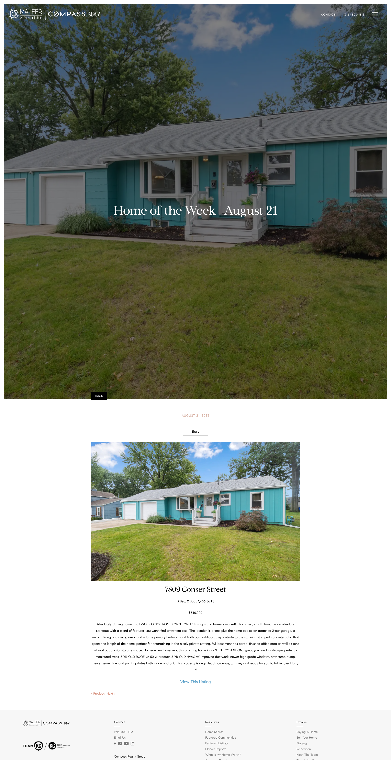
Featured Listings (216, 743)
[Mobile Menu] (375, 14)
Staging (302, 743)
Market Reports (215, 749)
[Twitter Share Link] (195, 443)
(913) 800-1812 (354, 14)
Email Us (120, 738)
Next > (111, 694)
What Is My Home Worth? (223, 755)
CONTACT (328, 14)
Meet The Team (307, 755)
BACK (99, 396)
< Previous (98, 694)
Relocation (304, 749)
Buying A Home (307, 732)
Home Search (214, 732)
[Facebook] (115, 744)
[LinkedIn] (132, 744)
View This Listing (195, 681)
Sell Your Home (307, 738)
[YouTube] (126, 744)
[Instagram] (120, 744)
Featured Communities (220, 738)
